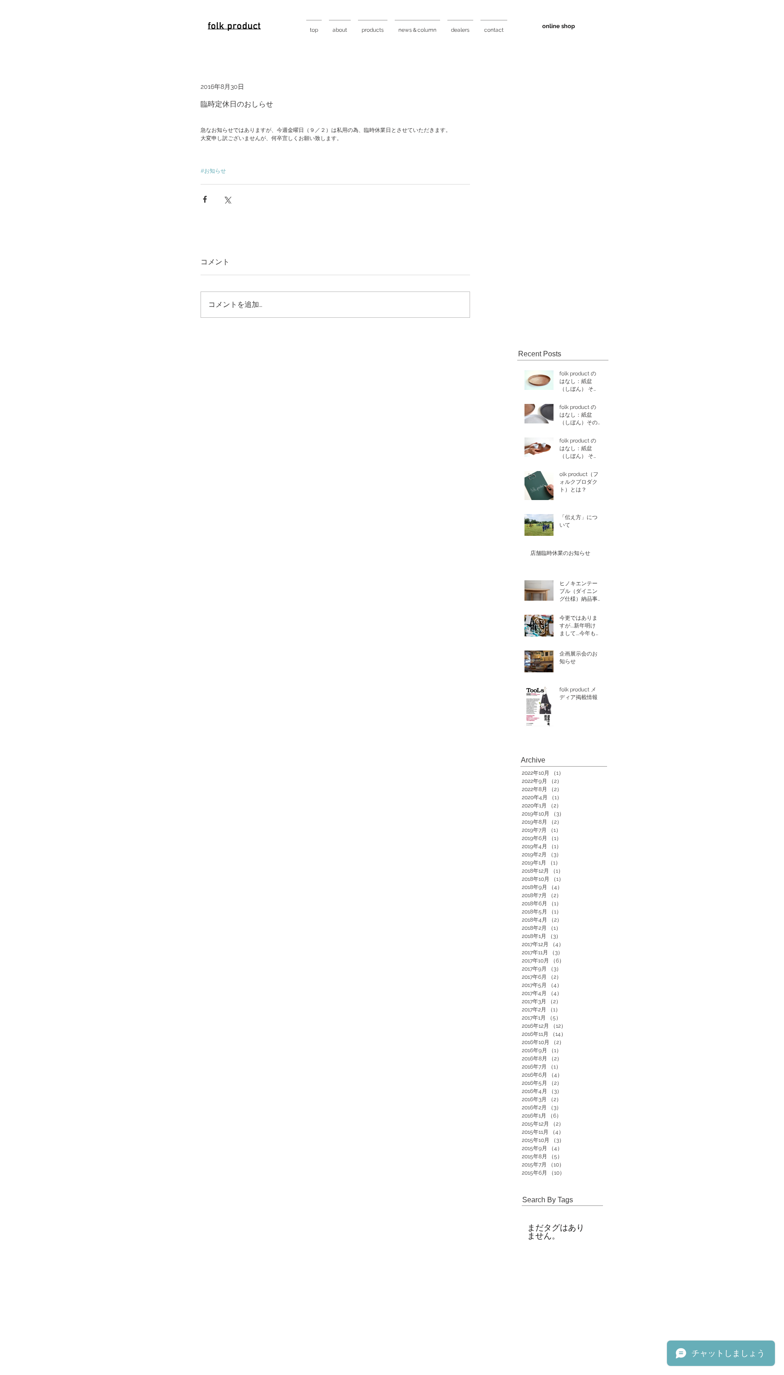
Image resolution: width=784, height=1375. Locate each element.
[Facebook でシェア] (205, 199)
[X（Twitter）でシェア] (227, 199)
